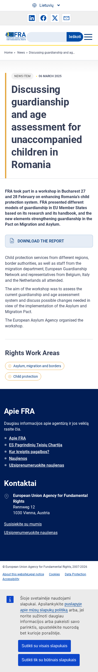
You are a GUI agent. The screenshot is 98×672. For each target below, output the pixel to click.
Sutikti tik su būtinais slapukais (49, 660)
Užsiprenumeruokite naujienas (36, 465)
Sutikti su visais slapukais (44, 646)
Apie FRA (17, 438)
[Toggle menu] (88, 37)
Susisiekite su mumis (23, 524)
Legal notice (36, 574)
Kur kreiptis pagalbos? (29, 451)
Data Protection (75, 574)
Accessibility (11, 579)
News (21, 52)
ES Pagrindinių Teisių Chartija (35, 445)
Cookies (54, 574)
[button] (31, 18)
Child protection (25, 376)
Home (8, 52)
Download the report (41, 241)
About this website (15, 574)
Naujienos (18, 458)
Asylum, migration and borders (37, 366)
